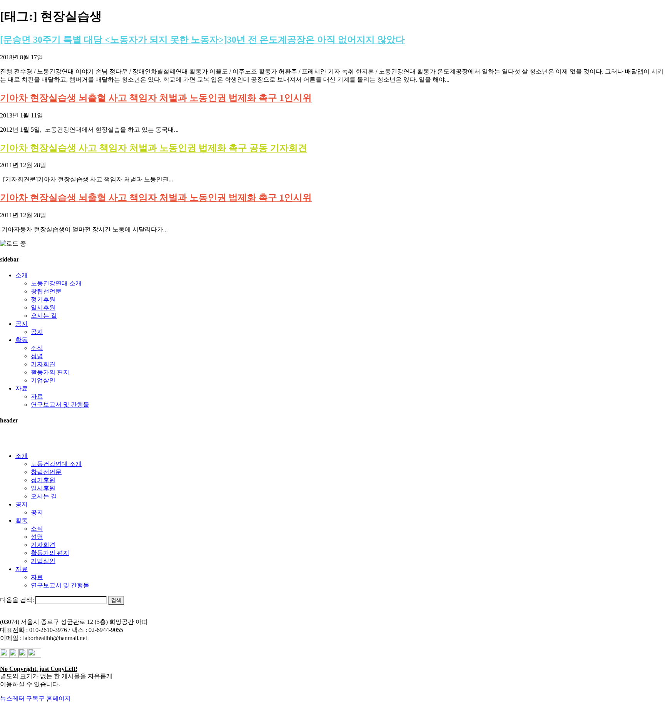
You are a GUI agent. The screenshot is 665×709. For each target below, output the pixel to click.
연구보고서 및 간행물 (60, 404)
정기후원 (43, 299)
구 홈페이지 (54, 698)
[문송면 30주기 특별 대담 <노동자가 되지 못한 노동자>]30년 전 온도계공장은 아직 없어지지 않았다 (202, 40)
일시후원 (43, 307)
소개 (21, 275)
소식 (37, 348)
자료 (21, 388)
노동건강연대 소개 (56, 283)
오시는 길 (44, 315)
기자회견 (43, 364)
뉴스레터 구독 (19, 698)
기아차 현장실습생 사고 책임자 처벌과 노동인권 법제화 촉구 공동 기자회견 (153, 148)
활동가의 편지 (50, 372)
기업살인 (43, 380)
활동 (21, 340)
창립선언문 (46, 291)
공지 (21, 323)
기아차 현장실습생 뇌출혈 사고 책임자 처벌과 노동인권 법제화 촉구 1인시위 (156, 98)
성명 (37, 356)
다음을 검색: (17, 600)
